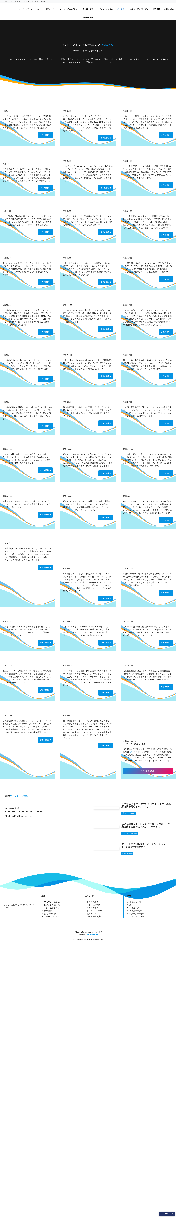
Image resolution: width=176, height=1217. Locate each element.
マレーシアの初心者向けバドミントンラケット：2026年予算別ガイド (144, 845)
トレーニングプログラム (67, 9)
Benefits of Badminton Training (24, 811)
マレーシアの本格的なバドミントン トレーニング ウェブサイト (25, 2)
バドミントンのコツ (129, 813)
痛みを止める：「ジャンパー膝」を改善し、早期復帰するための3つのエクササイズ (145, 825)
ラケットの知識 (127, 853)
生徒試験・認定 (87, 9)
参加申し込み (88, 17)
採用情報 (156, 9)
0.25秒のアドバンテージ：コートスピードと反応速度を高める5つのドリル (146, 805)
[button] (167, 1213)
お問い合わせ (169, 9)
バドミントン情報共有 (129, 833)
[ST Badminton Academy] (9, 9)
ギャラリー (121, 9)
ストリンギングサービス (139, 9)
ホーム (21, 9)
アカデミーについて (33, 9)
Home (76, 50)
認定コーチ (50, 9)
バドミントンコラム (105, 9)
